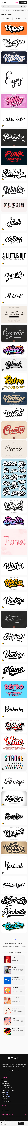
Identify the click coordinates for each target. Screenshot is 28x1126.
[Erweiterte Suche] (25, 18)
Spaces (3, 1079)
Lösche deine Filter (20, 946)
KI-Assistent (4, 1081)
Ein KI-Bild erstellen (7, 10)
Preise (16, 2)
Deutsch (14, 1070)
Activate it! (21, 1123)
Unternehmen (5, 1110)
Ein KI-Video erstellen (19, 10)
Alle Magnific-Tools (6, 1101)
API (2, 1100)
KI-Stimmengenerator (6, 1087)
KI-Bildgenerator (5, 1083)
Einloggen (23, 2)
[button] (14, 1071)
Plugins (4, 1094)
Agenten (4, 1092)
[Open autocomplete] (3, 6)
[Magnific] (14, 1058)
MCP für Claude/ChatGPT (7, 1091)
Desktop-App (5, 1096)
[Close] (26, 1124)
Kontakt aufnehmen (7, 1114)
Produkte (4, 1077)
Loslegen (4, 1105)
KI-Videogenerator (5, 1085)
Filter (19, 18)
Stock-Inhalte (4, 1089)
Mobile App (4, 1098)
